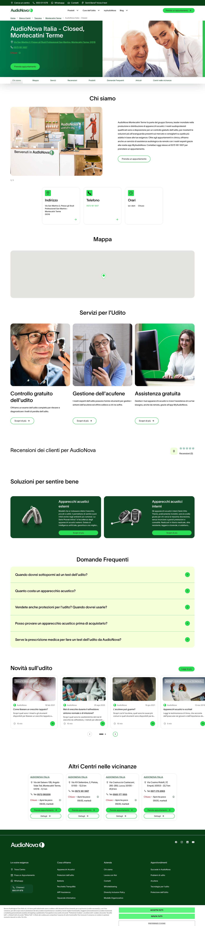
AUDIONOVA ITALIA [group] (39, 777)
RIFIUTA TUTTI (156, 916)
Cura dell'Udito (89, 10)
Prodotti (71, 10)
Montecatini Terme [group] (53, 18)
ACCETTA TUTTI (156, 910)
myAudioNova (110, 10)
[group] (20, 3)
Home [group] (12, 18)
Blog (122, 10)
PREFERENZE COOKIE (156, 923)
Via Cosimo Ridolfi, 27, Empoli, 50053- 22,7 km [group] (158, 784)
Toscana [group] (38, 18)
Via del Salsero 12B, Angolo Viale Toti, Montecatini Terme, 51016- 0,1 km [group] (47, 785)
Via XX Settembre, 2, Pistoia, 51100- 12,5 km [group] (84, 784)
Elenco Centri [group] (25, 18)
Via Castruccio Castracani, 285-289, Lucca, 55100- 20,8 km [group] (122, 785)
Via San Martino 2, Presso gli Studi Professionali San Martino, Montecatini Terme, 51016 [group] (55, 42)
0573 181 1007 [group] (20, 47)
